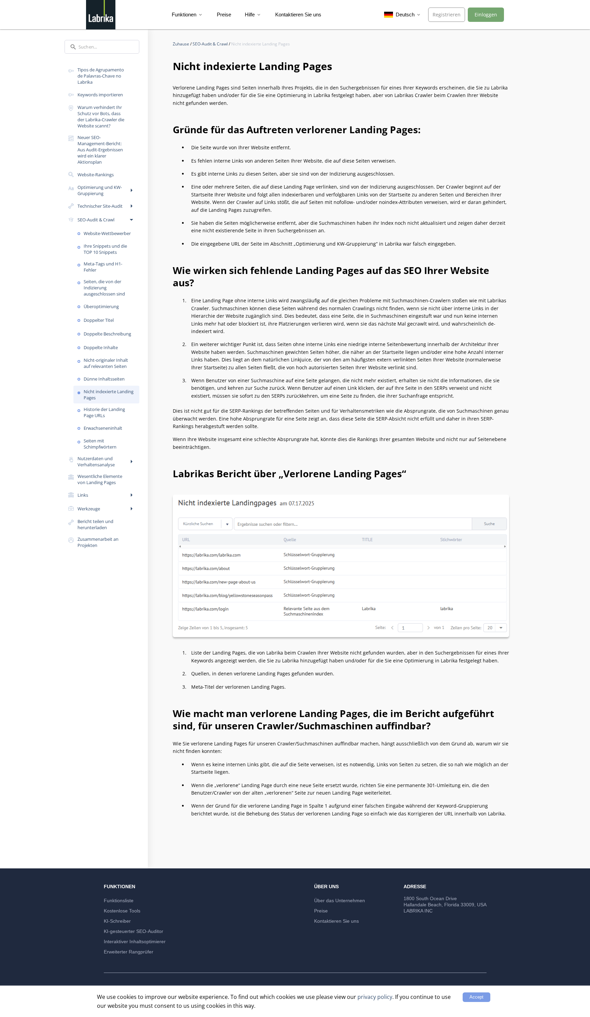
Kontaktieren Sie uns (298, 14)
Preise (224, 14)
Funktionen (187, 14)
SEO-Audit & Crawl (211, 44)
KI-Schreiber (117, 921)
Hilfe (253, 14)
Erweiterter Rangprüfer (128, 951)
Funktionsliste (119, 900)
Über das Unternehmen (339, 900)
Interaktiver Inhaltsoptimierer (135, 941)
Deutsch (407, 14)
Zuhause (181, 44)
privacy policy (374, 997)
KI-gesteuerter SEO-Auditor (133, 931)
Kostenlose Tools (122, 910)
